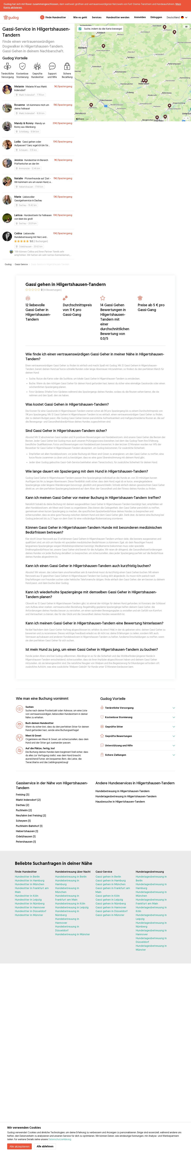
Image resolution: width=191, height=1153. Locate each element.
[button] (137, 708)
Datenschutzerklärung (59, 1139)
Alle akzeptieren (19, 1146)
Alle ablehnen (45, 1146)
